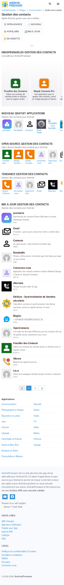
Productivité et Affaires (12, 456)
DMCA (5, 558)
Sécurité (37, 404)
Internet (5, 427)
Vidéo (36, 427)
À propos (6, 561)
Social (36, 409)
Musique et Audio (10, 450)
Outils (36, 415)
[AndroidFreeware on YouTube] (5, 496)
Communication (35, 10)
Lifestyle (5, 433)
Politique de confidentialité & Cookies (19, 551)
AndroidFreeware (9, 10)
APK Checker (8, 521)
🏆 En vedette (12, 38)
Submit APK (7, 531)
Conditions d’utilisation (12, 554)
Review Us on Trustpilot (14, 503)
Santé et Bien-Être (10, 444)
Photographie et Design (13, 409)
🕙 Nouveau (34, 24)
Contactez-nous (9, 565)
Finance (37, 438)
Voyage (37, 444)
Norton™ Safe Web (12, 506)
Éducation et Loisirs (11, 415)
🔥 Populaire (11, 31)
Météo (37, 433)
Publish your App (10, 528)
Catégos (22, 10)
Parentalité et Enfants (12, 438)
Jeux (4, 421)
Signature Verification (11, 524)
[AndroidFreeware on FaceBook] (12, 496)
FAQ (4, 538)
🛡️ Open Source (13, 24)
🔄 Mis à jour (32, 31)
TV (35, 421)
